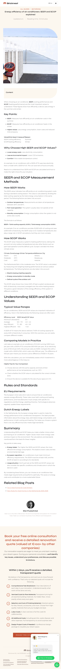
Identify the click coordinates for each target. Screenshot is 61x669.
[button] (50, 3)
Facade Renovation (22, 664)
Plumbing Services (36, 661)
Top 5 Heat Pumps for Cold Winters (19, 488)
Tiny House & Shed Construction (8, 665)
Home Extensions (22, 659)
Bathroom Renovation (37, 663)
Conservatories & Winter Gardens (22, 662)
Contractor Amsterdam (6, 660)
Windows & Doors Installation (50, 662)
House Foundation (8, 662)
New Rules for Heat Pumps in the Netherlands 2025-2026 (27, 491)
